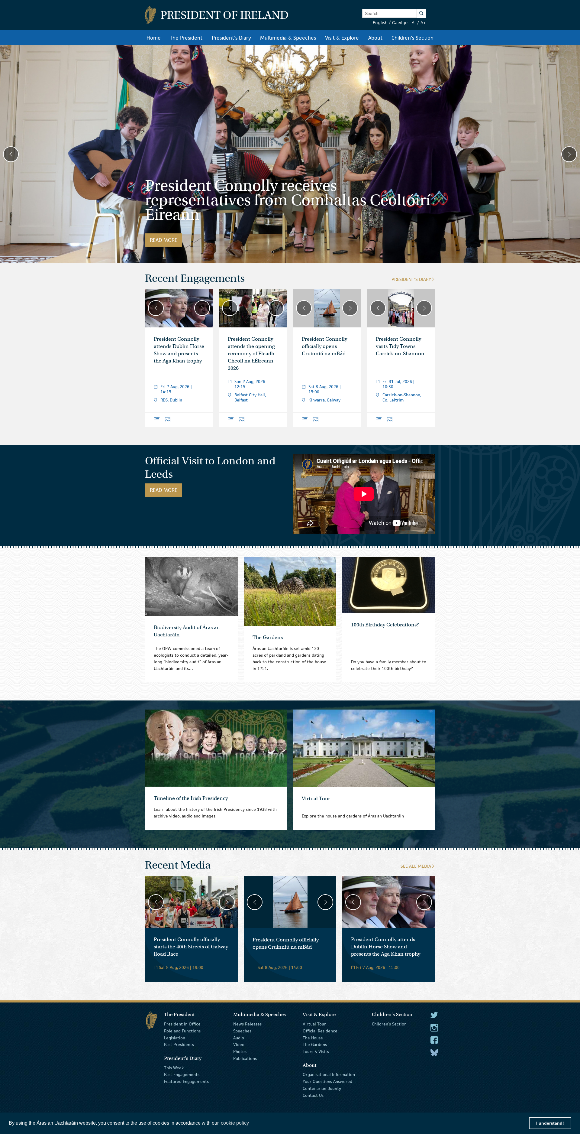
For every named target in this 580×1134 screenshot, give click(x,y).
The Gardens (315, 1044)
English (380, 22)
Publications (245, 1058)
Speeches (242, 1031)
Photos (239, 1051)
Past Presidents (179, 1044)
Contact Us (313, 1095)
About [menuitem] (375, 37)
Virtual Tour (314, 1024)
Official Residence (320, 1031)
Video (238, 1044)
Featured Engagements (186, 1081)
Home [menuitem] (154, 37)
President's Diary (411, 279)
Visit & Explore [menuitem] (342, 37)
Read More (166, 240)
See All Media (416, 866)
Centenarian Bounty (322, 1088)
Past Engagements (181, 1074)
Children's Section (389, 1024)
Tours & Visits (316, 1051)
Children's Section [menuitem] (412, 37)
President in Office (182, 1024)
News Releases (247, 1024)
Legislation (174, 1037)
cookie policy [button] (235, 1123)
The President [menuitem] (186, 37)
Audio (238, 1037)
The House (313, 1037)
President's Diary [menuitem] (231, 37)
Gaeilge (400, 22)
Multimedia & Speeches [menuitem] (288, 37)
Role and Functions (182, 1031)
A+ (423, 22)
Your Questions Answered (327, 1081)
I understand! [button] (550, 1123)
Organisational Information (329, 1074)
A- (414, 22)
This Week (174, 1067)
